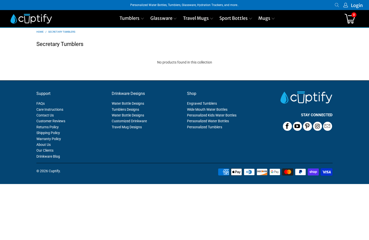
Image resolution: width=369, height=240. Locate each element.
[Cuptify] (31, 18)
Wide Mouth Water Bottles (207, 109)
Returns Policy (47, 127)
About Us (43, 145)
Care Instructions (49, 109)
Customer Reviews (50, 121)
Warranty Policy (48, 139)
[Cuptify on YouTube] (297, 126)
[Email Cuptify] (327, 126)
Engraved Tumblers (202, 103)
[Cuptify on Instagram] (317, 126)
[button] (131, 19)
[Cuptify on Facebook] (287, 126)
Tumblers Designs (125, 109)
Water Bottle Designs (128, 103)
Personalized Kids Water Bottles (211, 115)
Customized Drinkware (129, 121)
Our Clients (44, 150)
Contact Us (45, 115)
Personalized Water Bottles (208, 121)
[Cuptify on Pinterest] (307, 126)
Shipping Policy (48, 133)
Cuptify (54, 171)
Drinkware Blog (48, 156)
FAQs (40, 103)
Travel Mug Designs (127, 127)
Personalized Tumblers (204, 127)
